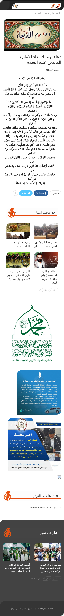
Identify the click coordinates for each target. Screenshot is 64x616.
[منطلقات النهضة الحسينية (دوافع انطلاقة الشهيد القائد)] (46, 260)
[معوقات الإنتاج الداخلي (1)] (18, 231)
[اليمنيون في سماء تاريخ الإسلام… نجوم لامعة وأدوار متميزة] (18, 260)
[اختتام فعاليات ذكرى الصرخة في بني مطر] (46, 231)
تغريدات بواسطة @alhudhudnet (45, 507)
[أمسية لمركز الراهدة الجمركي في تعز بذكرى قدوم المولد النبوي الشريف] (16, 552)
